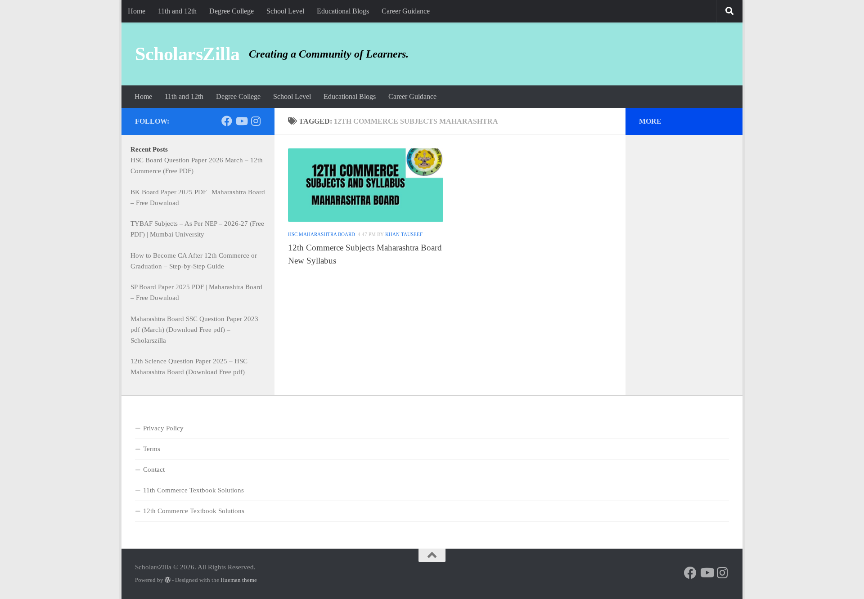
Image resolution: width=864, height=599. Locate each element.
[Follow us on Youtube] (241, 121)
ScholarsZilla (187, 54)
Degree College (231, 11)
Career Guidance (406, 11)
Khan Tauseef (404, 234)
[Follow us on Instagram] (255, 121)
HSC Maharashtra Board (321, 234)
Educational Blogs (343, 11)
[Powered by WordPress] (168, 580)
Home (136, 11)
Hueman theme (238, 580)
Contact (154, 469)
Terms (151, 448)
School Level (285, 11)
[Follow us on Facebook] (226, 121)
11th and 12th (177, 11)
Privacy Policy (163, 428)
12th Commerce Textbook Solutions (193, 510)
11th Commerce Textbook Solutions (193, 490)
